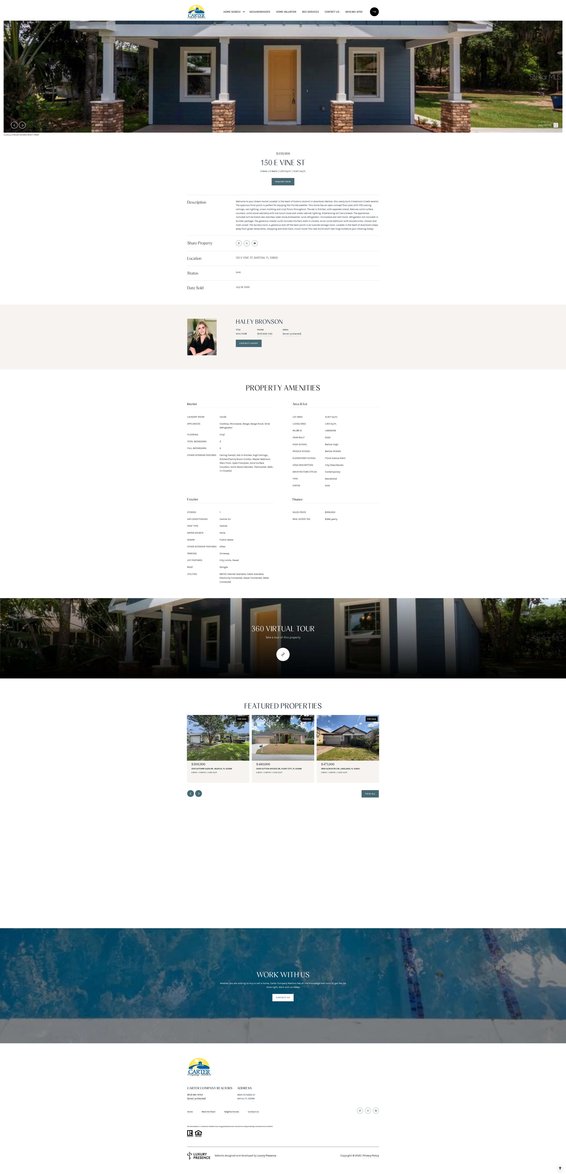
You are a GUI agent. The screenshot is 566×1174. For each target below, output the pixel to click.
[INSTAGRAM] (368, 1111)
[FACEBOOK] (360, 1111)
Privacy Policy (371, 1155)
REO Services (310, 11)
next (22, 125)
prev (14, 125)
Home (190, 1111)
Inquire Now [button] (283, 181)
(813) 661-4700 (353, 11)
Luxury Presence (266, 1155)
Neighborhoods (260, 11)
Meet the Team (208, 1111)
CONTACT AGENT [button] (248, 343)
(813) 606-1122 (264, 333)
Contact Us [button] (283, 997)
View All (370, 793)
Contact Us (253, 1112)
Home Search (232, 11)
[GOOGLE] (376, 1111)
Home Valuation (286, 11)
